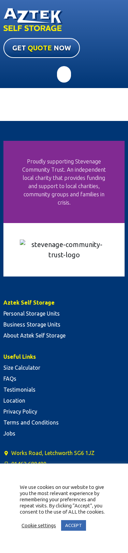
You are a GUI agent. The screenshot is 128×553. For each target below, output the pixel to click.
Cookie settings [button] (39, 525)
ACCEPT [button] (73, 525)
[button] (64, 74)
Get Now (41, 48)
